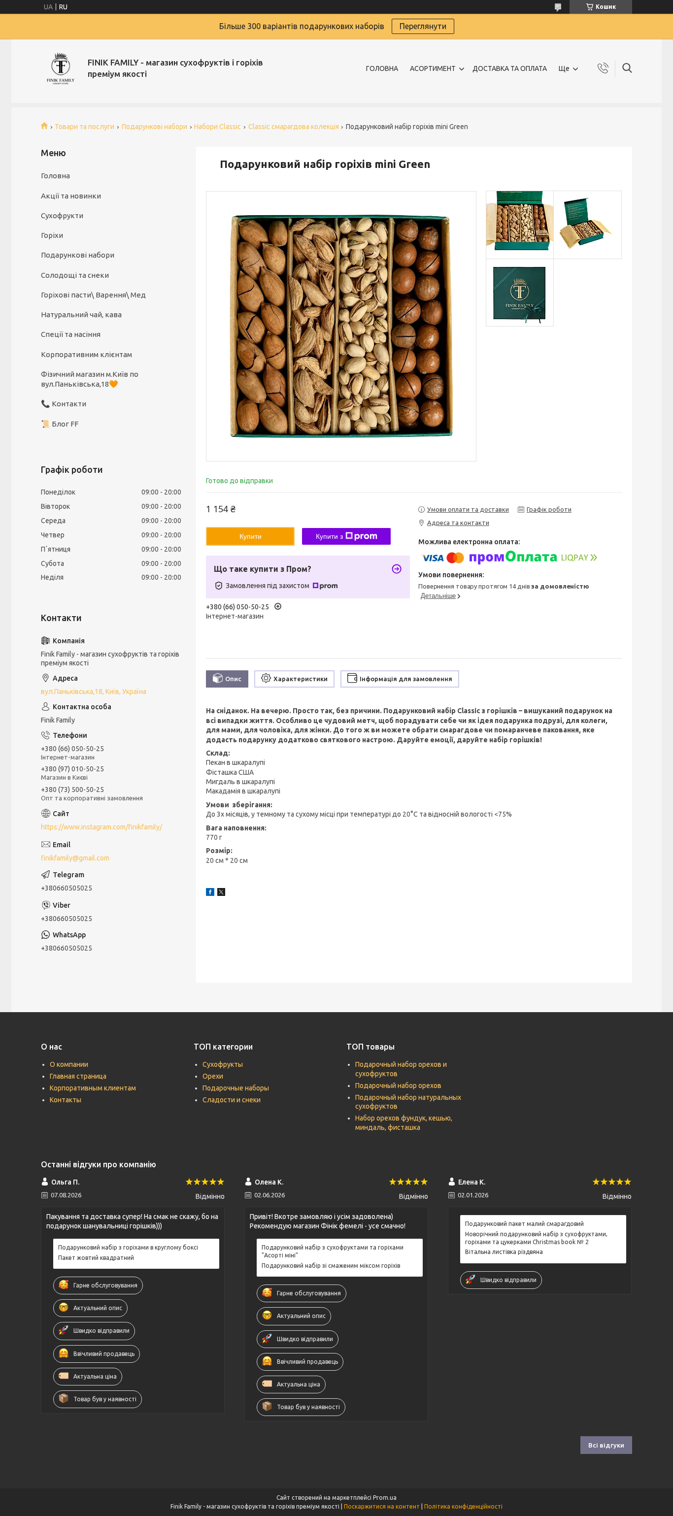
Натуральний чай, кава (81, 314)
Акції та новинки (71, 196)
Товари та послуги (84, 127)
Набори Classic (217, 127)
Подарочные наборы (235, 1088)
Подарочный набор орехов (398, 1085)
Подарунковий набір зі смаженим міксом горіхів (331, 1265)
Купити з (329, 536)
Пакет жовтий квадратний (96, 1257)
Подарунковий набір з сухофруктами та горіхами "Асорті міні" (333, 1251)
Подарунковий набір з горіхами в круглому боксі (128, 1247)
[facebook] (210, 893)
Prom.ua (385, 1497)
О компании (69, 1064)
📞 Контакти (63, 403)
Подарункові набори (154, 127)
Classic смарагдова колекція (293, 127)
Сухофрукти (62, 215)
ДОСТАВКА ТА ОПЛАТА (509, 68)
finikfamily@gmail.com (75, 858)
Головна (55, 175)
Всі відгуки (606, 1445)
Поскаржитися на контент (382, 1506)
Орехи (212, 1076)
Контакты (65, 1100)
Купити (250, 536)
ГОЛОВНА (382, 68)
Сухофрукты (222, 1064)
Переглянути (423, 26)
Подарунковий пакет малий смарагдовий (524, 1223)
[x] (221, 893)
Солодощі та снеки (75, 275)
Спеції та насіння (71, 334)
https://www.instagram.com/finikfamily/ (101, 827)
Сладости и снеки (231, 1100)
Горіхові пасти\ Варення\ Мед (93, 295)
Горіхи (52, 235)
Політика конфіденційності (463, 1506)
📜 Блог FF (59, 424)
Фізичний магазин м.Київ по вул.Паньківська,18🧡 (89, 379)
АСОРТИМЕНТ (433, 68)
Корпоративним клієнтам (86, 354)
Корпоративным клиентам (93, 1088)
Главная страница (78, 1076)
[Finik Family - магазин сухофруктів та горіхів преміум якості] (60, 68)
